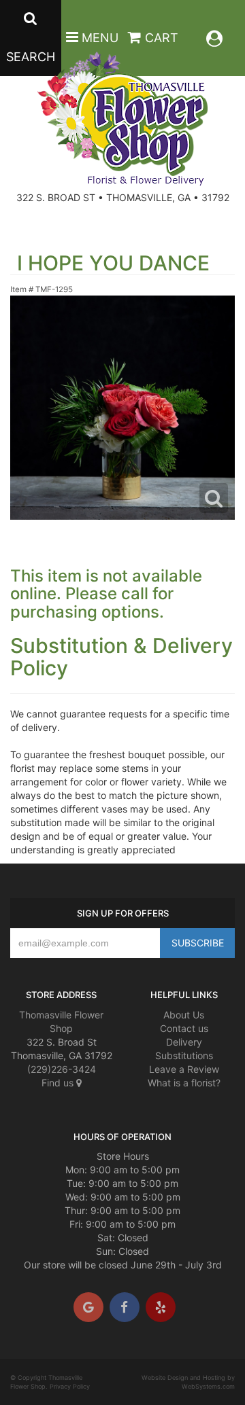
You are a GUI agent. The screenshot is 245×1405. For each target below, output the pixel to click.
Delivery (184, 1042)
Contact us (184, 1028)
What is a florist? (184, 1082)
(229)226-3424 (61, 1069)
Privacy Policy (70, 1386)
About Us (183, 1014)
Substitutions (184, 1055)
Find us (59, 1082)
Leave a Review (184, 1069)
